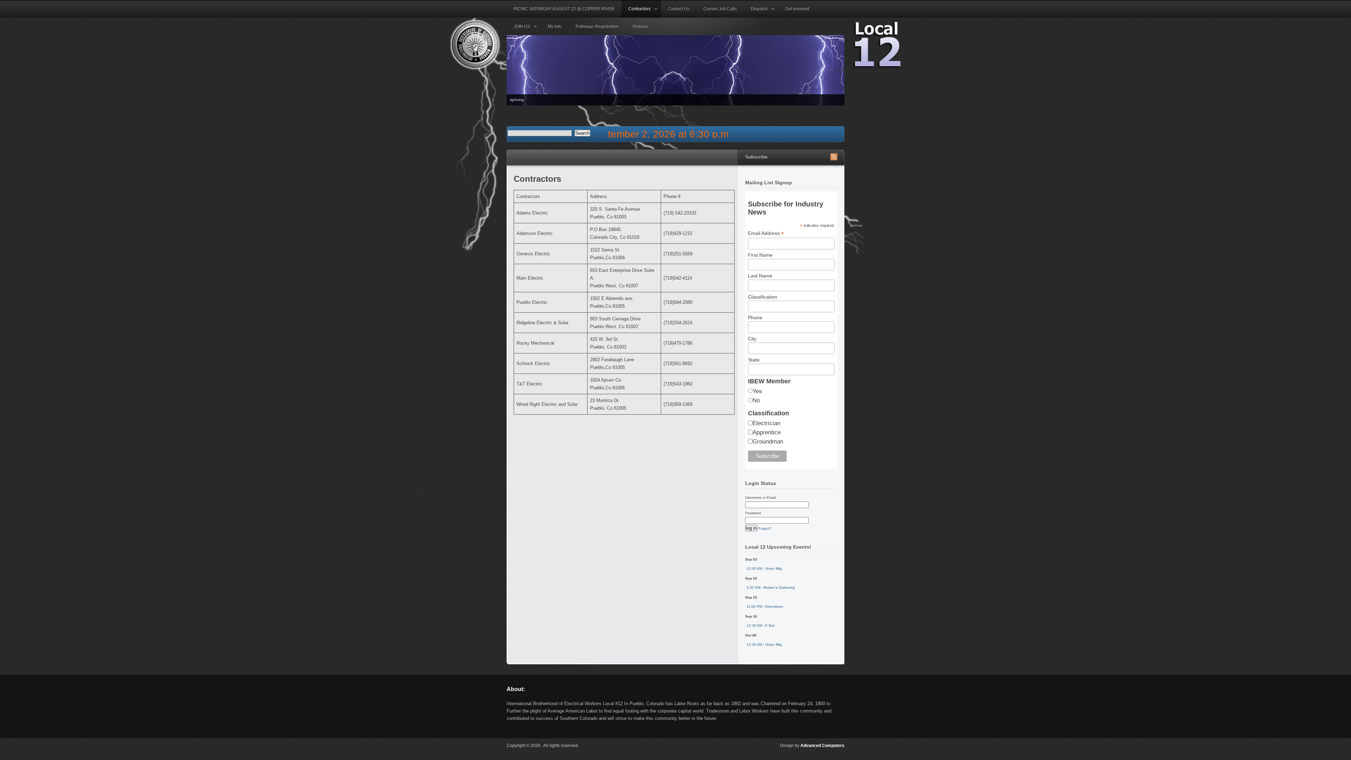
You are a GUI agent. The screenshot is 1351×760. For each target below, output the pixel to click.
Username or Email (760, 497)
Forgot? (765, 528)
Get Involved (797, 8)
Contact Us (678, 8)
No (756, 400)
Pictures (640, 26)
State (754, 360)
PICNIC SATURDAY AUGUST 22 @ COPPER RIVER (564, 8)
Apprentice (767, 432)
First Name (760, 255)
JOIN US (518, 29)
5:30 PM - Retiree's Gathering (771, 587)
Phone (755, 317)
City (752, 338)
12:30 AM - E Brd (760, 625)
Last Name (760, 276)
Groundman (768, 441)
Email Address (766, 233)
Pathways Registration (597, 26)
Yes (757, 391)
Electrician (766, 423)
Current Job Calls (720, 8)
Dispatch (756, 12)
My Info (555, 26)
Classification (762, 297)
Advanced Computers (822, 745)
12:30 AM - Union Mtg (764, 568)
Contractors (636, 12)
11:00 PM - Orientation (765, 606)
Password (753, 513)
